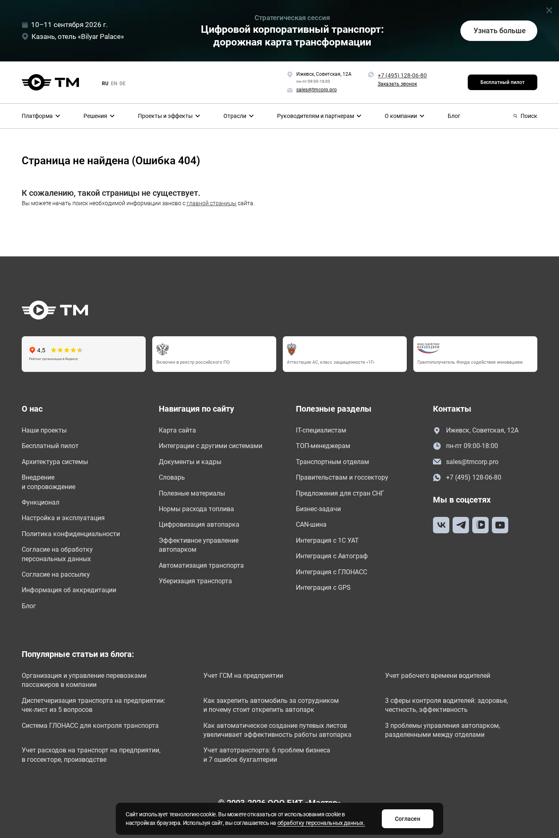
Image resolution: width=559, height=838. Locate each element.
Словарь (172, 477)
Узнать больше (499, 30)
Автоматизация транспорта (201, 565)
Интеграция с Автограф (332, 556)
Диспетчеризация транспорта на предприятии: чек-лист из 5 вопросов (93, 705)
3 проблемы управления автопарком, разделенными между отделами (442, 730)
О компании (401, 116)
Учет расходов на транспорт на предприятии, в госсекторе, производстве (91, 754)
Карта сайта (177, 430)
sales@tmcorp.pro (472, 462)
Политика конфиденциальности (71, 534)
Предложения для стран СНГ (340, 493)
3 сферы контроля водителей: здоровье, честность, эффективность (446, 705)
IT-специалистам (321, 430)
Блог (454, 116)
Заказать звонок (397, 84)
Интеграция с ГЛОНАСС (331, 572)
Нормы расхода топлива (196, 509)
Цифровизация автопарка (199, 524)
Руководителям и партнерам (315, 116)
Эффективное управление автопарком (199, 545)
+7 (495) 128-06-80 (402, 75)
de (122, 83)
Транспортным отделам (332, 462)
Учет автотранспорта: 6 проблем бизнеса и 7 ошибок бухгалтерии (266, 754)
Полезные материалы (192, 493)
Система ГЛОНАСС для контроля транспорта (90, 725)
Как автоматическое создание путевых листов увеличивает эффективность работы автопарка (277, 730)
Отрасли (234, 116)
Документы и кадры (190, 462)
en (114, 83)
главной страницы (212, 203)
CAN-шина (311, 524)
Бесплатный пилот (502, 82)
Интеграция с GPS (323, 587)
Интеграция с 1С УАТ (327, 540)
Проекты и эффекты (165, 116)
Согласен (407, 818)
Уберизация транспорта (195, 581)
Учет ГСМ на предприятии (243, 675)
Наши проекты (44, 430)
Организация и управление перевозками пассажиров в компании (84, 680)
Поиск (529, 116)
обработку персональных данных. (321, 823)
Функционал (40, 502)
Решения (95, 116)
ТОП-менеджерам (323, 446)
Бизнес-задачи (318, 509)
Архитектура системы (55, 462)
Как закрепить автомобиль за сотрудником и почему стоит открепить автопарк (271, 705)
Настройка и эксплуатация (63, 518)
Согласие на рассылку (56, 574)
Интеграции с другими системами (210, 446)
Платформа (37, 116)
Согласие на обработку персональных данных (57, 554)
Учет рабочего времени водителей (437, 675)
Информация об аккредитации (69, 590)
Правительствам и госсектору (342, 477)
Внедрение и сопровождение (48, 481)
